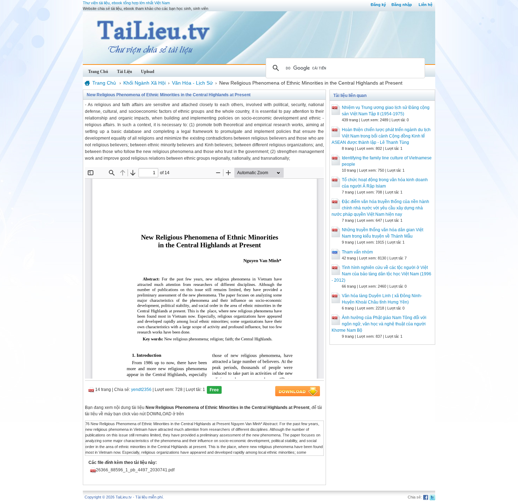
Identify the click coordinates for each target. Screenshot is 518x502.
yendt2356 (141, 389)
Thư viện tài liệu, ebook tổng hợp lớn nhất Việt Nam (126, 3)
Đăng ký (378, 4)
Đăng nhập (401, 4)
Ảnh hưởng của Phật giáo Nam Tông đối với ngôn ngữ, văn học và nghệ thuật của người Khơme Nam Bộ (379, 324)
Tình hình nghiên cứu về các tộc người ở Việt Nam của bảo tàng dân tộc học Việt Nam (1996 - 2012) (381, 274)
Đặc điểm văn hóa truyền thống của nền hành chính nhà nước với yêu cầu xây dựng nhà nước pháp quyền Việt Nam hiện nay (380, 208)
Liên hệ (425, 4)
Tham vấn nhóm (357, 252)
